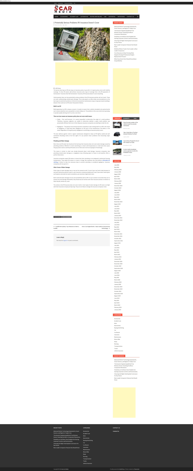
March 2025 (117, 178)
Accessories (64, 16)
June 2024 (116, 195)
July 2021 (116, 245)
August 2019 (117, 296)
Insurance (116, 334)
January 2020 (117, 284)
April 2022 (116, 229)
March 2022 (117, 231)
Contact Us (130, 16)
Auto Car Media (65, 469)
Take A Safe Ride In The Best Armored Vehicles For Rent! (130, 133)
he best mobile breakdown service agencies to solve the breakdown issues (130, 151)
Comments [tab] (126, 118)
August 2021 (117, 243)
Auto (115, 323)
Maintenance (117, 337)
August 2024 (117, 190)
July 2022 (116, 222)
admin (65, 25)
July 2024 (116, 192)
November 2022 (118, 220)
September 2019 (118, 293)
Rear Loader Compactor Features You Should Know (66, 447)
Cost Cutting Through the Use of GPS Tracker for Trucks (131, 141)
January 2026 (117, 172)
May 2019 (116, 300)
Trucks (116, 348)
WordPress (122, 469)
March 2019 (117, 305)
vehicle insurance (66, 216)
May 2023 (116, 211)
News (115, 341)
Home (55, 3)
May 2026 (116, 167)
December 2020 (118, 261)
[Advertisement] (110, 9)
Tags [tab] (135, 118)
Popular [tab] (117, 118)
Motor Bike (121, 16)
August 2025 (117, 174)
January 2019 (117, 309)
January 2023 (117, 215)
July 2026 (116, 165)
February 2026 (117, 169)
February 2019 (117, 307)
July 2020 (116, 273)
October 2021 (117, 238)
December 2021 (118, 234)
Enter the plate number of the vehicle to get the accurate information (130, 124)
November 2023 (118, 201)
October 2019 (117, 291)
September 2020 (118, 268)
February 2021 (117, 257)
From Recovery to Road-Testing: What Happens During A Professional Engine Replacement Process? (124, 54)
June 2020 (116, 275)
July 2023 (116, 206)
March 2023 (117, 213)
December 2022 (118, 218)
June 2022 (116, 224)
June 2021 (116, 247)
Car (74, 3)
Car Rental (112, 16)
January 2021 (117, 259)
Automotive (60, 3)
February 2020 (117, 282)
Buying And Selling (68, 3)
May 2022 (116, 227)
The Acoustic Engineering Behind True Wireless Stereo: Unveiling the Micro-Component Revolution (124, 32)
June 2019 (116, 298)
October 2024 (117, 188)
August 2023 (117, 204)
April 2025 (116, 176)
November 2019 (118, 289)
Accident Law (74, 16)
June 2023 (116, 208)
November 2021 (118, 236)
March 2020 (117, 280)
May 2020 (116, 277)
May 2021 (116, 250)
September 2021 (118, 241)
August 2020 (117, 270)
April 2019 (116, 303)
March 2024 (117, 199)
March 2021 (117, 254)
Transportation (118, 346)
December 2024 (118, 185)
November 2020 (118, 263)
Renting (116, 344)
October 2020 (117, 266)
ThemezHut (136, 469)
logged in (65, 240)
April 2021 (116, 252)
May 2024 (116, 197)
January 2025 (117, 183)
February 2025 (117, 181)
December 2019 (118, 286)
